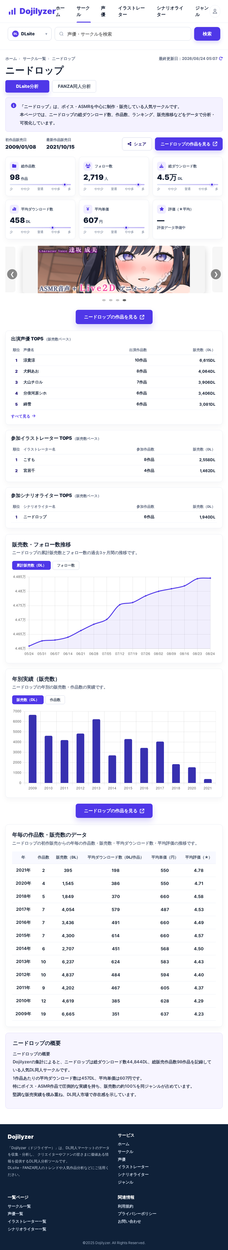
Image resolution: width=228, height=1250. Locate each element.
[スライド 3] (117, 300)
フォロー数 (66, 565)
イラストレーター (131, 11)
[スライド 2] (111, 300)
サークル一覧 (34, 58)
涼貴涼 (29, 360)
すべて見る (20, 416)
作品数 (55, 699)
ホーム (60, 11)
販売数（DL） (28, 699)
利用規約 (125, 1206)
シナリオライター (170, 11)
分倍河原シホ (35, 393)
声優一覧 (15, 1213)
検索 (207, 34)
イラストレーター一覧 (27, 1221)
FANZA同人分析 (74, 86)
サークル (83, 11)
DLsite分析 (27, 86)
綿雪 (27, 404)
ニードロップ (35, 516)
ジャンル (202, 11)
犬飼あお (31, 371)
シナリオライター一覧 (27, 1229)
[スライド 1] (104, 300)
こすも (29, 459)
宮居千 (29, 470)
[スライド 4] (124, 300)
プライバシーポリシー (137, 1213)
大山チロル (33, 382)
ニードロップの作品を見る (185, 143)
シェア (140, 143)
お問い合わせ (129, 1221)
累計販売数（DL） (31, 565)
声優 (103, 11)
